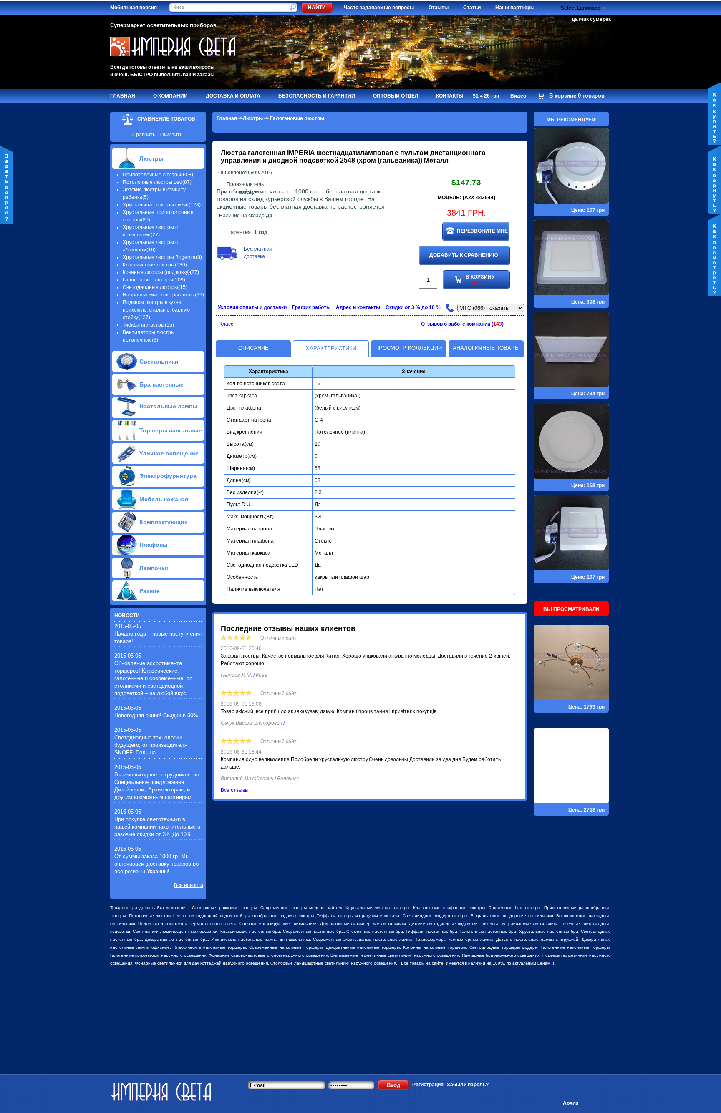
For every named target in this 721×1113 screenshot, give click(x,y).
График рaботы (311, 307)
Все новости (188, 885)
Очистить (171, 135)
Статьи (472, 7)
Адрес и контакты (358, 307)
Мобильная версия (133, 7)
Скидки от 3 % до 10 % (413, 307)
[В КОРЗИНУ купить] (465, 317)
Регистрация (428, 1085)
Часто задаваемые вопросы (379, 7)
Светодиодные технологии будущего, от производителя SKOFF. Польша (150, 745)
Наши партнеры (514, 7)
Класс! (226, 324)
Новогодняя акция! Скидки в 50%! (157, 715)
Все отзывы (235, 790)
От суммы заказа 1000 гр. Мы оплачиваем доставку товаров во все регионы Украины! (156, 863)
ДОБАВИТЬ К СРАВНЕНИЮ (463, 255)
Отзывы (439, 7)
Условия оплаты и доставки (252, 307)
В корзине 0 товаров (577, 96)
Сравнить (143, 135)
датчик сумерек (591, 19)
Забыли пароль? (468, 1085)
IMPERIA (301, 152)
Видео (518, 96)
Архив (570, 1103)
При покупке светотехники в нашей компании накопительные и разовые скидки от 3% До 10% (157, 826)
